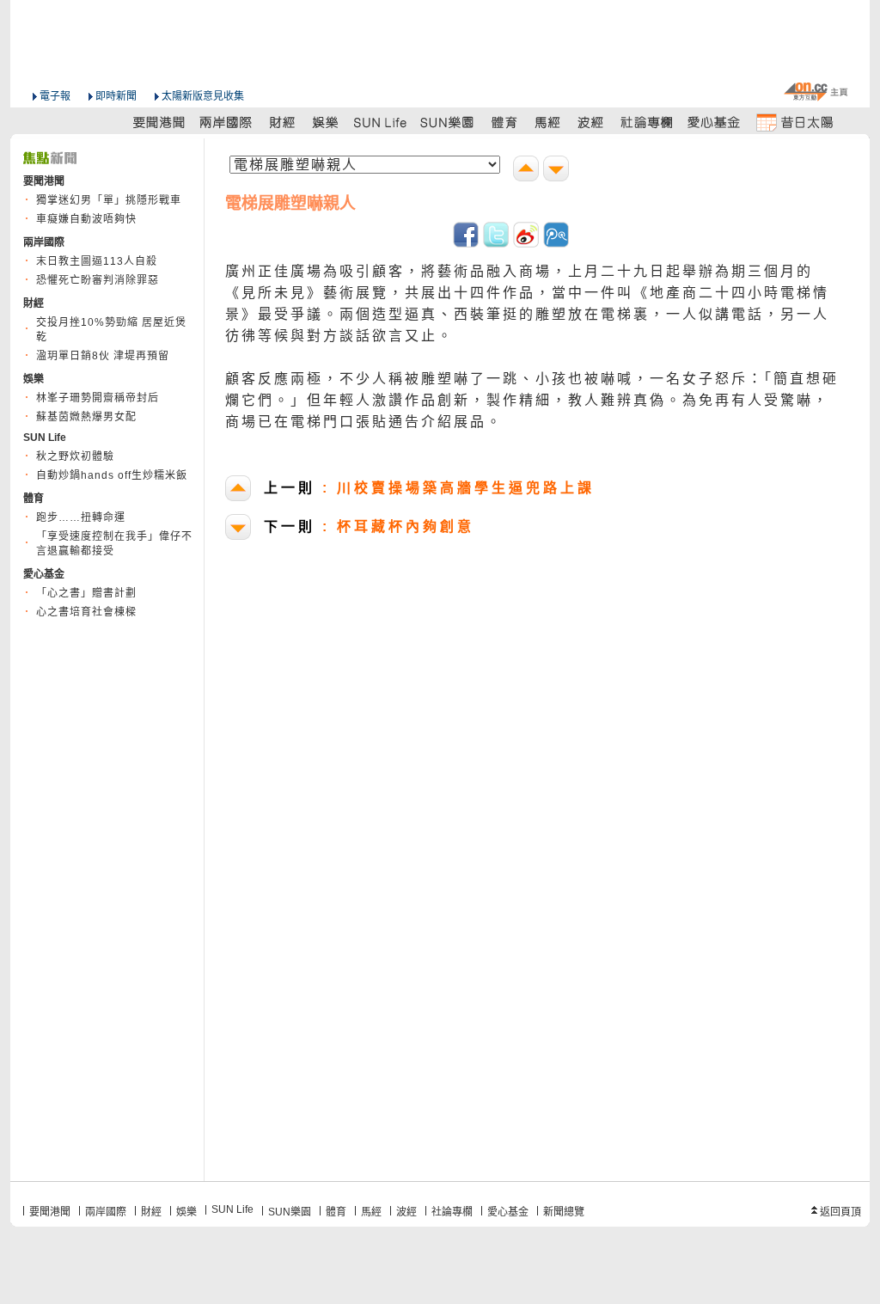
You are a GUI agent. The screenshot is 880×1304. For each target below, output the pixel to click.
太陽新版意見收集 (203, 96)
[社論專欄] (647, 121)
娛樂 (186, 1212)
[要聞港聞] (159, 121)
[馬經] (548, 121)
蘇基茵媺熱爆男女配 (86, 417)
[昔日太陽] (794, 121)
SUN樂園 (289, 1212)
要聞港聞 (49, 1212)
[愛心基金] (714, 121)
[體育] (504, 121)
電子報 (55, 96)
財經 (151, 1212)
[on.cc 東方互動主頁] (815, 91)
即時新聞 (116, 96)
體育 (336, 1212)
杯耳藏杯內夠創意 (369, 526)
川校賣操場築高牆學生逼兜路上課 (429, 488)
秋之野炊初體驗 (75, 456)
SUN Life (232, 1209)
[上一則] (528, 171)
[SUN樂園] (448, 121)
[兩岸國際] (226, 121)
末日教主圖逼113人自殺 (96, 261)
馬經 (371, 1212)
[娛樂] (326, 121)
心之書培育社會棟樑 (86, 612)
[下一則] (558, 171)
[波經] (592, 121)
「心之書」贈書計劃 (86, 593)
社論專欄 (452, 1212)
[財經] (282, 121)
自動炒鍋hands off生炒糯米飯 (111, 475)
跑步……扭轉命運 (80, 517)
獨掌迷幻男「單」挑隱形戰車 (108, 200)
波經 (406, 1212)
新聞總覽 (563, 1212)
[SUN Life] (381, 121)
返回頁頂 (840, 1212)
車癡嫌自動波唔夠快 (86, 219)
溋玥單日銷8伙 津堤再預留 (102, 356)
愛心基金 (508, 1212)
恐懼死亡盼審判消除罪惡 (97, 280)
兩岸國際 (105, 1212)
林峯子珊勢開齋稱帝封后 (97, 398)
